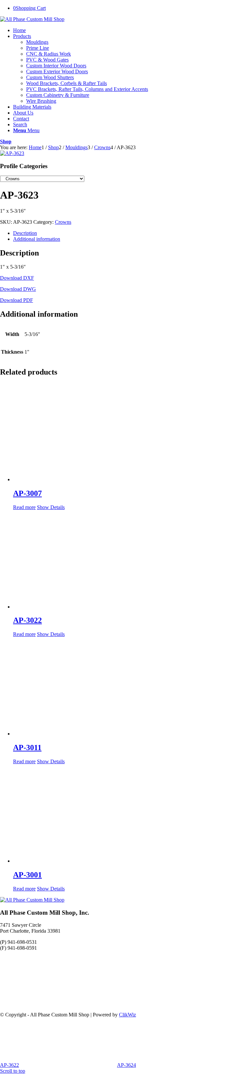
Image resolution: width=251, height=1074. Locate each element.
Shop (5, 141)
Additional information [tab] (36, 239)
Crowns (63, 222)
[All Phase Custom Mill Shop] (32, 19)
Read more (24, 507)
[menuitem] (132, 30)
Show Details (51, 507)
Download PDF (16, 300)
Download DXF (17, 278)
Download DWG (18, 289)
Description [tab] (25, 233)
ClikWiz (127, 1014)
